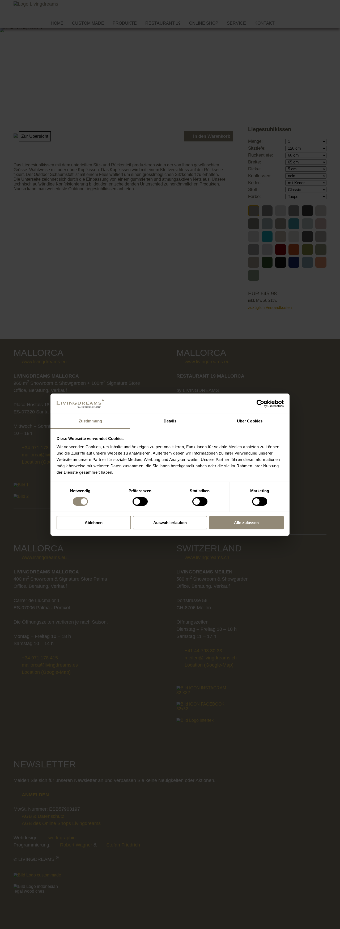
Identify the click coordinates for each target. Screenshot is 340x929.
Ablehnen (94, 522)
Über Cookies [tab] (249, 421)
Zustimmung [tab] (90, 421)
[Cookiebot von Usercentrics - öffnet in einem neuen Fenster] (260, 404)
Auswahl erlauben (170, 522)
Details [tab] (170, 421)
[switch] (140, 501)
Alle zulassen (246, 522)
